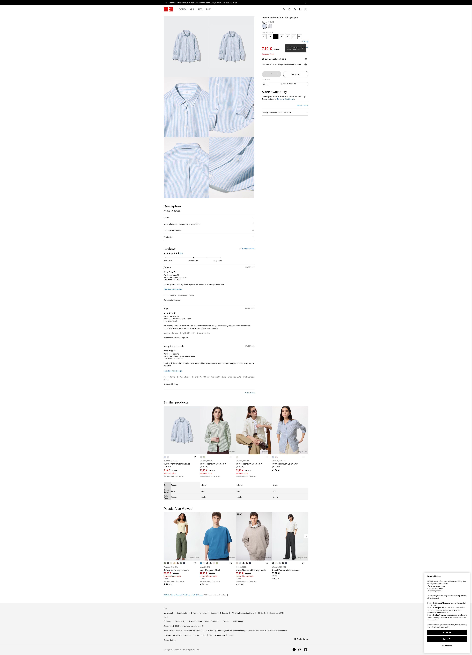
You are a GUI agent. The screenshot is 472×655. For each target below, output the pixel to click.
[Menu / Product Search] (305, 9)
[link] (238, 2)
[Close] (302, 48)
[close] (166, 2)
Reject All (447, 639)
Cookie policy (445, 627)
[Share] (264, 84)
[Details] (305, 64)
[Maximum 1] (278, 74)
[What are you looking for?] (284, 9)
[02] (270, 26)
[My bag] (300, 9)
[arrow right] (305, 430)
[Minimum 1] (265, 74)
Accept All (447, 632)
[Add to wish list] (194, 457)
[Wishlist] (289, 9)
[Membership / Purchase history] (294, 9)
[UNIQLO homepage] (168, 9)
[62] (264, 26)
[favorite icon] (194, 563)
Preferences (447, 645)
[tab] (182, 9)
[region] (447, 613)
